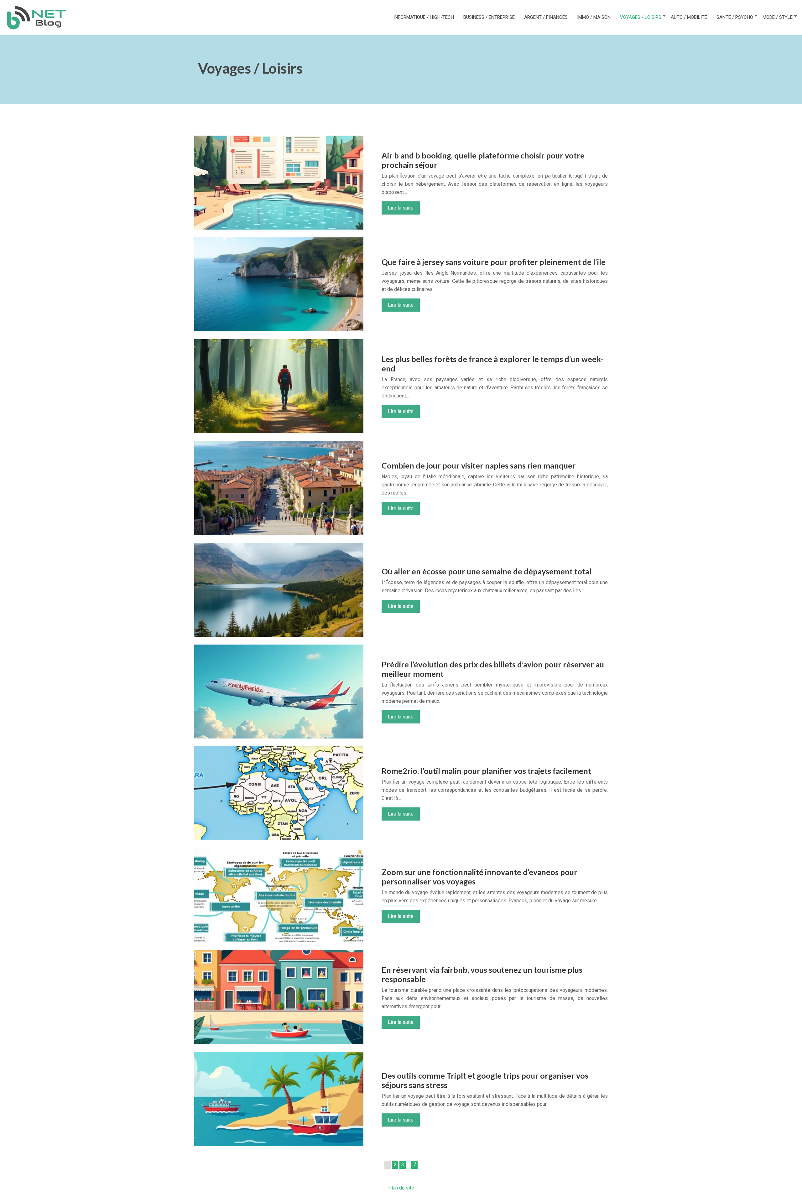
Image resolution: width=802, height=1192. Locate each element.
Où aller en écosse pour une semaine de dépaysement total (486, 571)
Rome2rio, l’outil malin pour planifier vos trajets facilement (486, 770)
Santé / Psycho (734, 17)
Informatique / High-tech (423, 17)
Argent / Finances (546, 17)
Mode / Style (778, 17)
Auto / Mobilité (689, 17)
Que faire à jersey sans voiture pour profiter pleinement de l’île (494, 262)
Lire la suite (401, 208)
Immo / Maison (594, 17)
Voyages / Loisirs (640, 17)
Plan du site (401, 1188)
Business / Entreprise (489, 17)
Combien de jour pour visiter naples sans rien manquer (479, 465)
